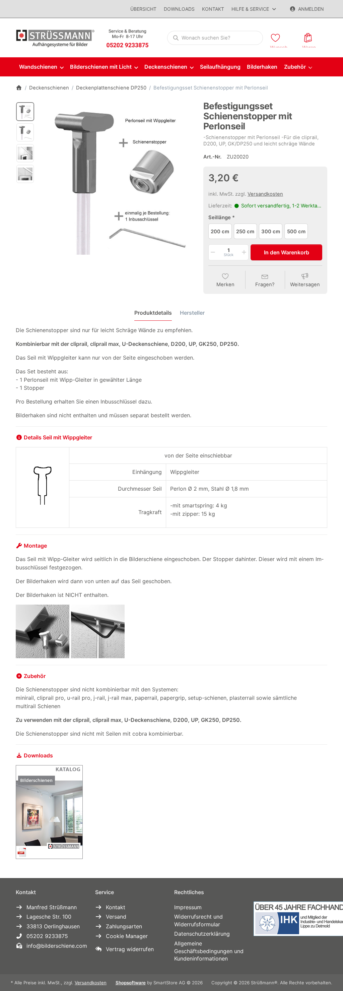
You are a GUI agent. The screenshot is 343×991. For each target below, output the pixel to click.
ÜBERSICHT (143, 9)
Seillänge (219, 217)
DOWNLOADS (179, 9)
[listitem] (116, 178)
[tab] (153, 313)
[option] (25, 112)
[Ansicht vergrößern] (116, 178)
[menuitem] (41, 67)
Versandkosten (265, 194)
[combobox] (215, 38)
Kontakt (213, 9)
